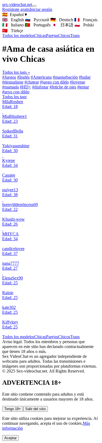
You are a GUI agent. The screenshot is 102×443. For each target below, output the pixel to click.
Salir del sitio (35, 409)
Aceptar (10, 438)
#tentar (83, 87)
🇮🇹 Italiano (13, 25)
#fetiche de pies (63, 87)
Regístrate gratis (16, 9)
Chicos (64, 35)
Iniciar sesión (41, 9)
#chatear (31, 82)
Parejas (52, 35)
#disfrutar (40, 87)
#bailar (85, 77)
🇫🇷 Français (85, 19)
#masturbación (65, 77)
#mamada (10, 87)
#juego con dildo (54, 82)
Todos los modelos (18, 336)
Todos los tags (14, 96)
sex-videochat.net (17, 4)
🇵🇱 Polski (84, 25)
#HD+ (25, 87)
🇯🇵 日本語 (62, 25)
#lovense (77, 82)
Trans (75, 35)
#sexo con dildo (15, 92)
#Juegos (9, 77)
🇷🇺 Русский (37, 19)
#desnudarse (12, 82)
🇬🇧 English (13, 19)
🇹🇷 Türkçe (12, 30)
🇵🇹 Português (38, 25)
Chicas (40, 35)
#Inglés (23, 77)
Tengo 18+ (12, 409)
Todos (18, 35)
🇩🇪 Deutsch (61, 19)
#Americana (41, 77)
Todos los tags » (16, 72)
